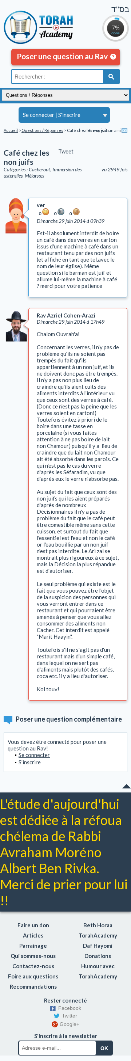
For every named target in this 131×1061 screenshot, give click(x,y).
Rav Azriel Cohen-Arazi (66, 315)
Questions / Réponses (42, 130)
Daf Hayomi (97, 945)
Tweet (66, 151)
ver (41, 205)
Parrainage (33, 945)
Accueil (11, 130)
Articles (33, 935)
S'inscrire (69, 114)
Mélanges (34, 175)
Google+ (69, 1024)
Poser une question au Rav (62, 56)
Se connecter (38, 114)
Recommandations (33, 986)
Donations (97, 955)
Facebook (69, 1008)
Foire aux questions (33, 976)
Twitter (69, 1016)
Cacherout (39, 169)
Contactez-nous (33, 966)
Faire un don (33, 925)
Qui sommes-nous (33, 955)
